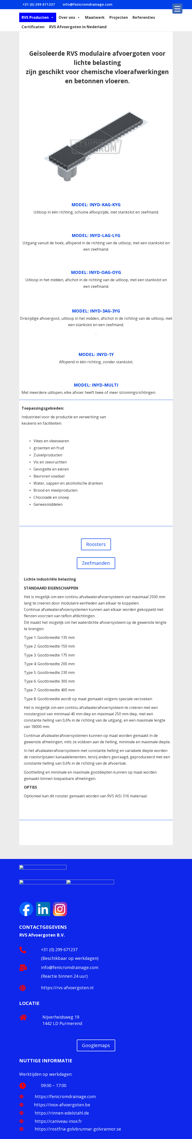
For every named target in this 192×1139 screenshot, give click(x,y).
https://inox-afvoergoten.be (62, 1104)
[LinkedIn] (26, 915)
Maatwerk (95, 17)
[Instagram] (60, 915)
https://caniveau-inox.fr (57, 1121)
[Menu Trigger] (177, 9)
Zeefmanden (96, 563)
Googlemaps (96, 1045)
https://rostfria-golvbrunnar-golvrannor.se (77, 1129)
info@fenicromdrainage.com (69, 967)
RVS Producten (35, 17)
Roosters (96, 544)
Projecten (118, 17)
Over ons (67, 17)
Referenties (144, 17)
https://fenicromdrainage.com (64, 1096)
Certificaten (33, 26)
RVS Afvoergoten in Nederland (78, 26)
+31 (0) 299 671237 (59, 949)
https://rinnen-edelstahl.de (61, 1113)
